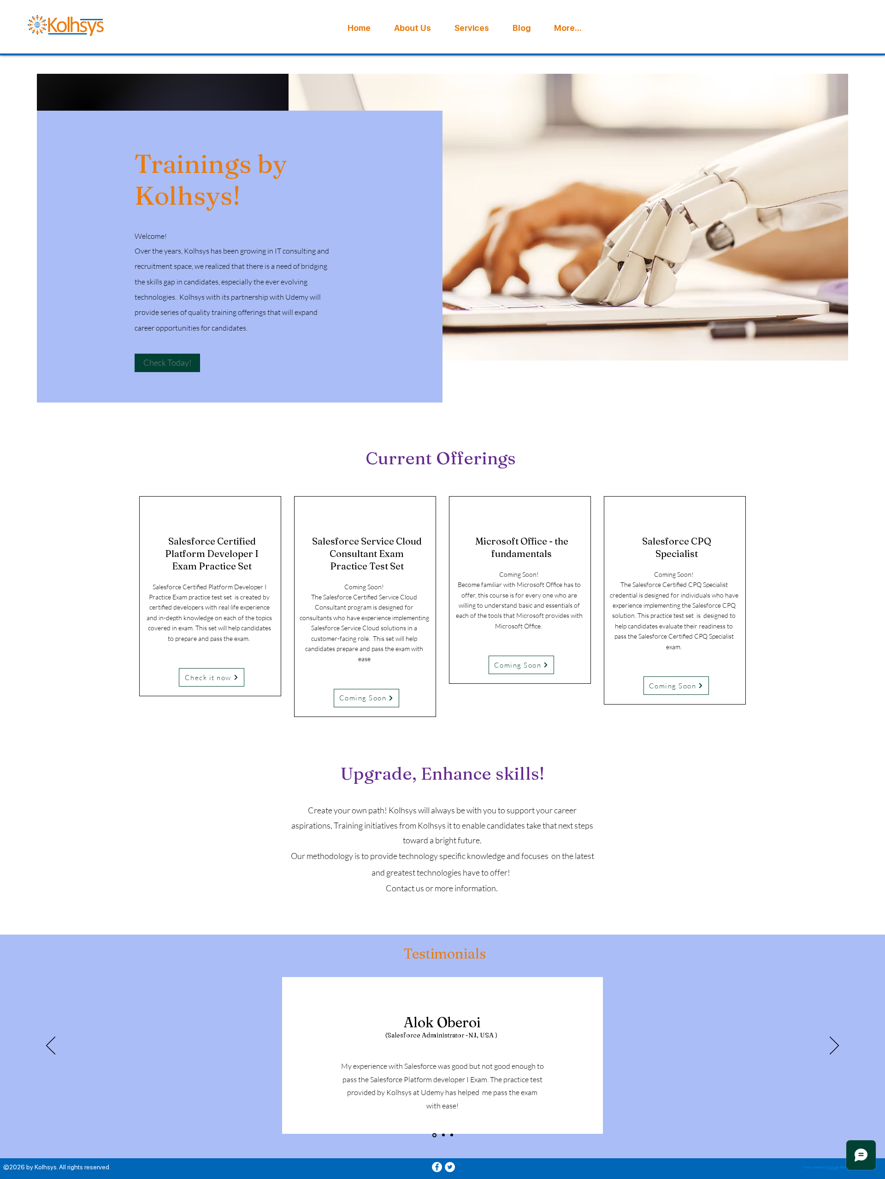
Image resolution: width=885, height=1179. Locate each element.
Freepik (833, 1167)
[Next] (834, 1046)
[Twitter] (450, 1167)
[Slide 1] (433, 1135)
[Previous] (50, 1046)
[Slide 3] (451, 1135)
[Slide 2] (443, 1135)
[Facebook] (437, 1167)
